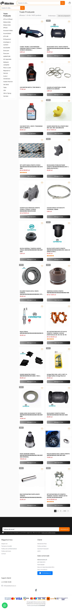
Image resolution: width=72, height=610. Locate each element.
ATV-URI (5, 36)
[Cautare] (62, 3)
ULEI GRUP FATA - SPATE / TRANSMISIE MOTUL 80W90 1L (31, 127)
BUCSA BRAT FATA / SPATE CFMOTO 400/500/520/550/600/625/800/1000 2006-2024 (58, 48)
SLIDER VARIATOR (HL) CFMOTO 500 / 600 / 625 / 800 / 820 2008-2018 (58, 127)
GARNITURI (6, 56)
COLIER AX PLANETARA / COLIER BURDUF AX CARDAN (56, 88)
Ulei (4, 90)
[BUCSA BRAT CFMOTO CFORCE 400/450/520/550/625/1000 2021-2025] (58, 399)
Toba (4, 87)
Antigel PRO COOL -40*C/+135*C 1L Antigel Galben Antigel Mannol (57, 375)
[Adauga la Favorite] (42, 21)
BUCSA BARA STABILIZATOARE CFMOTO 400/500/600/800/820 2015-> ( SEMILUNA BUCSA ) (58, 166)
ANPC (39, 551)
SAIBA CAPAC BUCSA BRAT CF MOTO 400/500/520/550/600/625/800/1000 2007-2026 (31, 414)
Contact (3, 553)
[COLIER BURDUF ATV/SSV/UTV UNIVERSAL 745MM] (58, 193)
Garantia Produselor (43, 549)
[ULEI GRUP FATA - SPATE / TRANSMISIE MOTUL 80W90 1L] (31, 111)
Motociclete (7, 22)
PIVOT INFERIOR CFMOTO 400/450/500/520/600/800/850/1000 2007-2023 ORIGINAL (31, 455)
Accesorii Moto (8, 30)
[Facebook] (36, 590)
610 (65, 511)
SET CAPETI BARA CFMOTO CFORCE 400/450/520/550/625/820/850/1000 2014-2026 (31, 166)
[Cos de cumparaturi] (70, 3)
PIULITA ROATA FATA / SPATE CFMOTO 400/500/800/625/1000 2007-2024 (58, 454)
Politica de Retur (41, 546)
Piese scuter (7, 68)
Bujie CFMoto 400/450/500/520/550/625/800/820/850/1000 (31, 332)
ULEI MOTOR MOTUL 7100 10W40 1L (30, 87)
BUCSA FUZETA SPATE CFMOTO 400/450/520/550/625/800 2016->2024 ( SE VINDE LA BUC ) (58, 250)
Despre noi (4, 543)
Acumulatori (7, 33)
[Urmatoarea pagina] (68, 511)
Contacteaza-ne (46, 573)
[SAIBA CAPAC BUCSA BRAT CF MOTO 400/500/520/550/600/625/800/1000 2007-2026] (31, 399)
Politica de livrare (6, 551)
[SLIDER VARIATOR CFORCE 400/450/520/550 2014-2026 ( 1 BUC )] (31, 360)
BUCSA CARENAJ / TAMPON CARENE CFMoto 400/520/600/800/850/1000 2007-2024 (31, 250)
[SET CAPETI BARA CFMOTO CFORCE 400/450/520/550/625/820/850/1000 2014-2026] (31, 150)
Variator (5, 96)
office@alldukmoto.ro (9, 586)
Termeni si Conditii (6, 546)
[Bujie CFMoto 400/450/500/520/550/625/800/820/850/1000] (31, 317)
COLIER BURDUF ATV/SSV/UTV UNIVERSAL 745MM (56, 208)
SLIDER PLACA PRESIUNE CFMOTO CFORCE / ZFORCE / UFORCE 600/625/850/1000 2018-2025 (30, 209)
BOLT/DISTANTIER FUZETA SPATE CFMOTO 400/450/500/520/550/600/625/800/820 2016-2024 (30, 495)
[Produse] (3, 3)
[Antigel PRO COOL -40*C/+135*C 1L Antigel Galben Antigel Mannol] (58, 360)
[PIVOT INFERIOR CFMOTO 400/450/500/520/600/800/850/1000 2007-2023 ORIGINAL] (31, 439)
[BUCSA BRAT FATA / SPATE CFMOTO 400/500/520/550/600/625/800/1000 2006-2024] (58, 32)
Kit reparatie (7, 59)
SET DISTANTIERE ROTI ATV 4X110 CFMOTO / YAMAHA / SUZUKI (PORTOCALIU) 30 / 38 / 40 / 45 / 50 (57, 333)
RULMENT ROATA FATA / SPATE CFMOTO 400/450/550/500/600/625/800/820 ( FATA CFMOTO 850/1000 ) (31, 292)
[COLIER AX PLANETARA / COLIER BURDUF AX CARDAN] (58, 73)
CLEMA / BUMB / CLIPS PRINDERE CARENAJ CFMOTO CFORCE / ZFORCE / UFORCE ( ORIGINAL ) (31, 48)
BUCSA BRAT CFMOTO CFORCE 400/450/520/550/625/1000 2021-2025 (57, 414)
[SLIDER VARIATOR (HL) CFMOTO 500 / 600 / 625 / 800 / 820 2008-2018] (58, 111)
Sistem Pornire (8, 81)
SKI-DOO (6, 84)
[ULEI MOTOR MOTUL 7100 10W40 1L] (31, 73)
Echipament (7, 39)
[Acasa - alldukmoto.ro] (7, 3)
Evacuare (6, 50)
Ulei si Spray (7, 93)
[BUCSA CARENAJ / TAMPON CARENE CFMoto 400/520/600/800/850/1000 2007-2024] (31, 234)
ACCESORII (6, 48)
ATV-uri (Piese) (7, 19)
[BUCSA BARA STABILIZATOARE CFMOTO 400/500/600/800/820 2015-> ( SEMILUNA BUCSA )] (58, 150)
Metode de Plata (42, 543)
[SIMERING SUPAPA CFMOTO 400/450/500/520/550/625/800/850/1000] (58, 276)
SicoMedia (42, 605)
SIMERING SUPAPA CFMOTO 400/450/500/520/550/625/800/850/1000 (58, 291)
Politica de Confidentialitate (48, 532)
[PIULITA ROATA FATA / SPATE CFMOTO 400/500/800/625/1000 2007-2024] (58, 439)
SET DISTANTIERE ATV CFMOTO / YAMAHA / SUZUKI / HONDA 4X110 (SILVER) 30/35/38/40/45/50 (57, 495)
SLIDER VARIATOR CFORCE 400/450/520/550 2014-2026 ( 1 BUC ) (30, 375)
